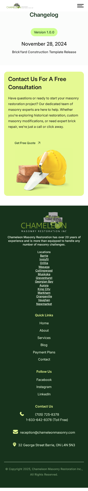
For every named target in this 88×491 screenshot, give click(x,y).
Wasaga (44, 267)
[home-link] (44, 222)
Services (44, 338)
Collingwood (44, 270)
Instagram (44, 387)
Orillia (44, 263)
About (44, 330)
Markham (44, 292)
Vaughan (44, 300)
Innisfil (44, 259)
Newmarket (44, 304)
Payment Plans (44, 352)
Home (44, 323)
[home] (19, 6)
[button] (80, 5)
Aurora (44, 285)
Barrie (44, 255)
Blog (44, 345)
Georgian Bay (44, 281)
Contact (44, 359)
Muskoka (44, 274)
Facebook (44, 380)
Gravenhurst (44, 277)
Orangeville (44, 296)
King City (44, 289)
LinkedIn (44, 394)
